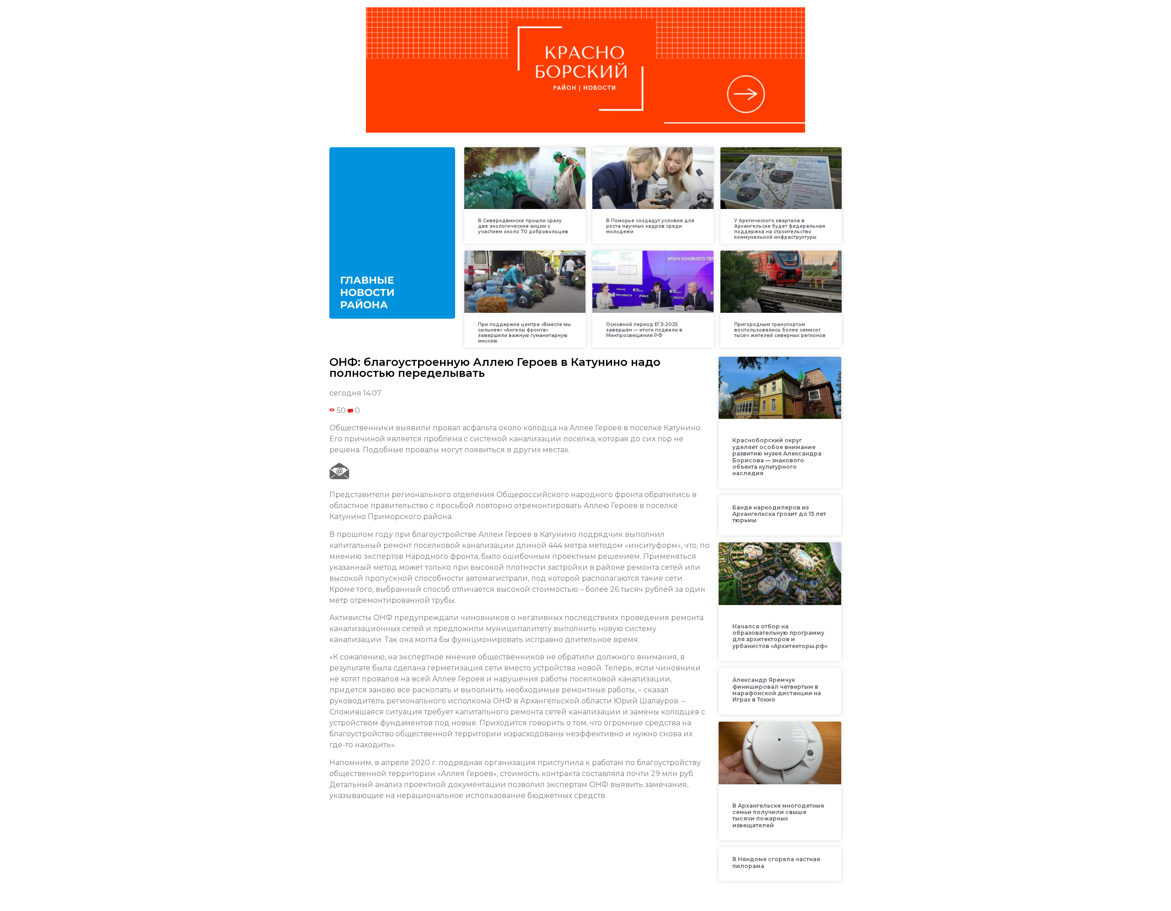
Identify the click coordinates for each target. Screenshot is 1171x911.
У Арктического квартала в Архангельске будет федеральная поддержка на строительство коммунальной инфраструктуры (779, 229)
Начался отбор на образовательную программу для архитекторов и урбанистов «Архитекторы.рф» (779, 636)
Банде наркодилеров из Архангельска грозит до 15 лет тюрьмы (779, 514)
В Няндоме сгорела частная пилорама (776, 862)
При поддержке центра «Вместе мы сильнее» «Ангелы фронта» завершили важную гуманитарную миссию (524, 333)
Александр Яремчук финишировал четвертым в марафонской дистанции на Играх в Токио (776, 689)
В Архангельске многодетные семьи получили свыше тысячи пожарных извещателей (778, 815)
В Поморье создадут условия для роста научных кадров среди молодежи (650, 226)
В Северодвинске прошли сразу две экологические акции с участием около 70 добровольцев (523, 226)
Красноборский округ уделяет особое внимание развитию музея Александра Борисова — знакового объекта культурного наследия (777, 457)
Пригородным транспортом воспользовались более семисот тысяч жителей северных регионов (780, 330)
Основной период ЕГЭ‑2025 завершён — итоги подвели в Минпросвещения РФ (644, 330)
